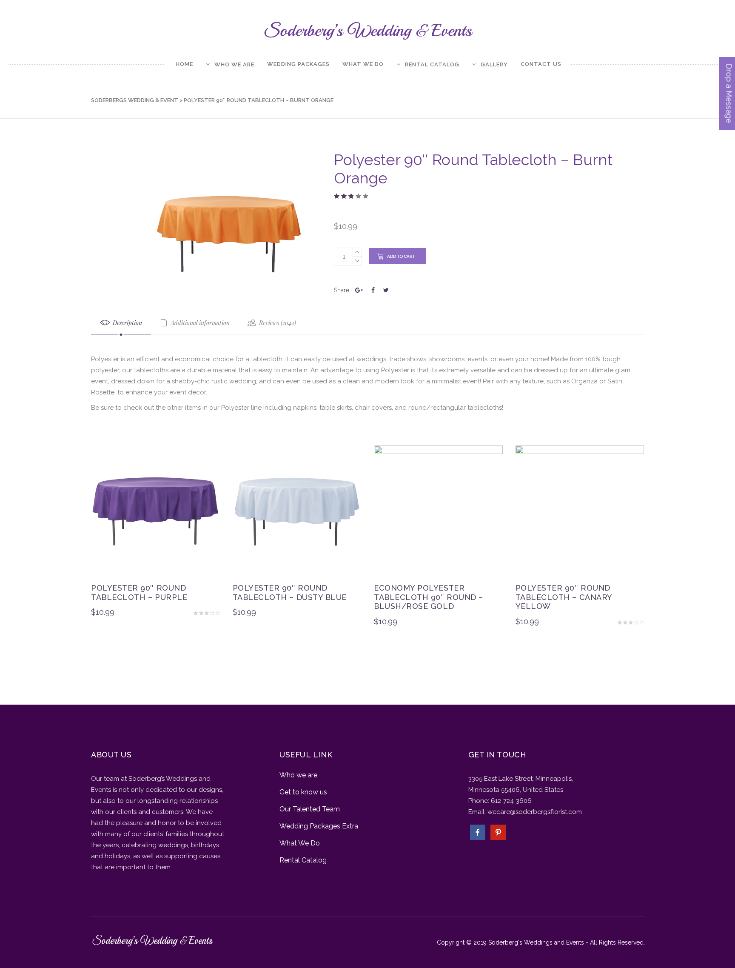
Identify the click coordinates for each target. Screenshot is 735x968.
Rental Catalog (303, 860)
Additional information (199, 323)
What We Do (299, 843)
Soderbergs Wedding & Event (134, 100)
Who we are (298, 775)
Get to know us (303, 792)
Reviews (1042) (276, 323)
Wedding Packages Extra (318, 826)
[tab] (121, 323)
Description (126, 323)
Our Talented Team (309, 809)
